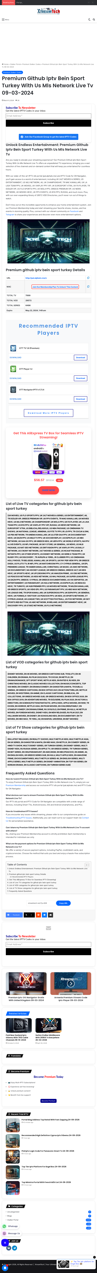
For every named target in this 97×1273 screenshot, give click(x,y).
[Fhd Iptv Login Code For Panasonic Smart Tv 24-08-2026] (13, 1157)
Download (80, 357)
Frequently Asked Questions (20, 891)
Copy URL (63, 903)
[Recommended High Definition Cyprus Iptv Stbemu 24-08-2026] (13, 1141)
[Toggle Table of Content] (86, 865)
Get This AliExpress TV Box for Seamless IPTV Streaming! (32, 880)
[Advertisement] (48, 42)
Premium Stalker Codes (31, 64)
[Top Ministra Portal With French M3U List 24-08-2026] (13, 1188)
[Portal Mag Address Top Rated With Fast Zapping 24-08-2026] (13, 1125)
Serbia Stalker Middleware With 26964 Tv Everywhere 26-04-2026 (47, 1037)
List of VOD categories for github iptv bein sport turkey (31, 885)
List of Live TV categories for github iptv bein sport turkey (32, 883)
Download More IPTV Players (48, 413)
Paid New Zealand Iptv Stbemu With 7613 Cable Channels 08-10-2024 (17, 1037)
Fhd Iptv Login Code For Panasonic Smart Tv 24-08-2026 (38, 3)
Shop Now (48, 490)
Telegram (10, 214)
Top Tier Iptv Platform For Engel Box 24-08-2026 (44, 1166)
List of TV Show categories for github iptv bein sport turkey (33, 888)
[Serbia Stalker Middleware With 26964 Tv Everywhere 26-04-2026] (48, 1025)
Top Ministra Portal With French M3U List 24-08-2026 (46, 1182)
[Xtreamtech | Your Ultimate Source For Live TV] (48, 11)
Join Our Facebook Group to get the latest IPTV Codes (50, 137)
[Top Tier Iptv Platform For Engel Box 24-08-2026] (13, 1172)
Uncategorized (13, 1212)
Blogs (9, 1216)
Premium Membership (16, 785)
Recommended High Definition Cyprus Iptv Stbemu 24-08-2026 (51, 1135)
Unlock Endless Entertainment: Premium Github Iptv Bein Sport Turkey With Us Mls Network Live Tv (48, 870)
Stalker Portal (15, 64)
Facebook (74, 211)
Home (6, 64)
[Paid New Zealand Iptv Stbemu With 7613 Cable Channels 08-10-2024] (19, 1025)
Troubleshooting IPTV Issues (19, 818)
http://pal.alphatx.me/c (36, 278)
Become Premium (48, 1101)
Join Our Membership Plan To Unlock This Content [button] (55, 287)
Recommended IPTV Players (22, 877)
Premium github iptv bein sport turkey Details (27, 874)
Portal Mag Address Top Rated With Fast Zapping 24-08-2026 (50, 1119)
